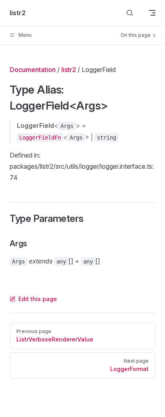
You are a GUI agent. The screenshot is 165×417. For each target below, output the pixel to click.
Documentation (33, 70)
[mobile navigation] (152, 13)
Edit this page (37, 298)
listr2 (68, 70)
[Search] (129, 13)
